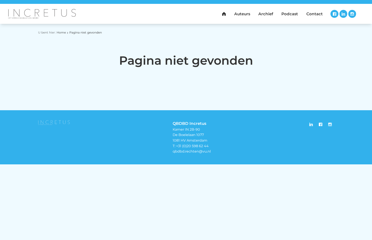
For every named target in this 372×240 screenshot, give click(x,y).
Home (61, 32)
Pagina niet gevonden (85, 32)
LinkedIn (343, 14)
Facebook (334, 14)
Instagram (352, 14)
